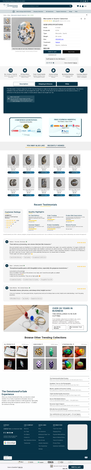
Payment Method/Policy (59, 434)
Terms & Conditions (58, 440)
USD (85, 6)
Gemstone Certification (59, 446)
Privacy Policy (56, 443)
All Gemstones (49, 11)
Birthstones (41, 437)
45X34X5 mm (59, 39)
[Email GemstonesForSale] (8, 433)
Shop (9, 15)
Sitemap (41, 449)
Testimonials (27, 443)
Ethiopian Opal (67, 344)
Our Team (26, 431)
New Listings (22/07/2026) (24, 11)
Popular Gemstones (61, 11)
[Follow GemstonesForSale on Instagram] (5, 433)
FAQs (67, 84)
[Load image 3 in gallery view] (7, 36)
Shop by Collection (38, 11)
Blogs (70, 11)
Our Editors (27, 434)
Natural (58, 42)
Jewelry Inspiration (43, 443)
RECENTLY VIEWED (55, 145)
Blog (40, 428)
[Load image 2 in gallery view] (7, 28)
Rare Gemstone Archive (30, 440)
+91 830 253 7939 (17, 428)
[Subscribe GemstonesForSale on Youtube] (12, 433)
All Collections (42, 431)
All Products (9, 344)
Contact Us (27, 437)
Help (76, 11)
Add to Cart (13, 172)
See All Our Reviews (57, 327)
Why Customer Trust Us (75, 327)
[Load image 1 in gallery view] (7, 21)
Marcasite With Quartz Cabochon (13, 167)
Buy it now (71, 51)
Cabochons (37, 344)
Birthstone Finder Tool (44, 434)
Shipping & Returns (45, 84)
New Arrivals (42, 440)
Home (5, 15)
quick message (16, 101)
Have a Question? (70, 63)
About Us (26, 428)
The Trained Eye (43, 446)
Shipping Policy (57, 431)
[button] (83, 6)
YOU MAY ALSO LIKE (36, 145)
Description (24, 84)
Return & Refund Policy (59, 437)
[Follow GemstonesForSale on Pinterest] (10, 433)
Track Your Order (57, 428)
